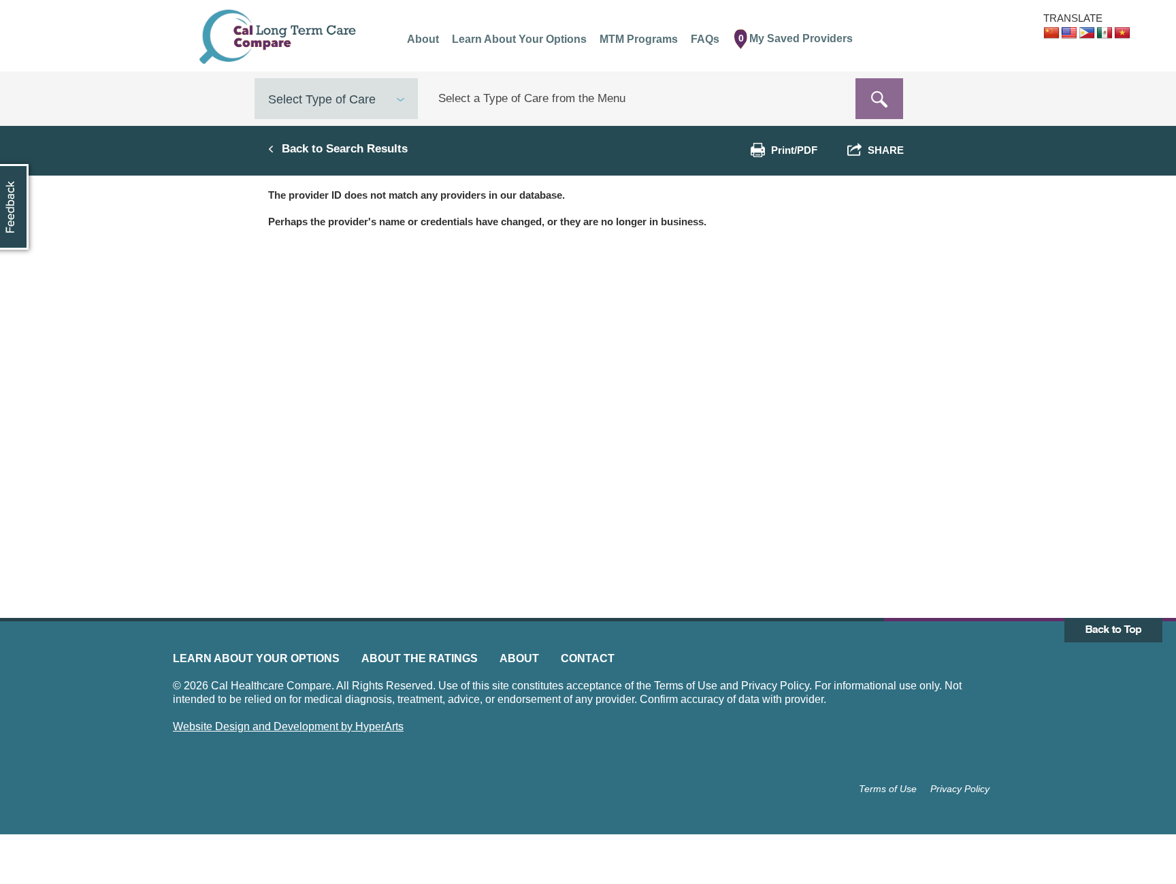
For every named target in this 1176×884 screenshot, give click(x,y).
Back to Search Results (345, 148)
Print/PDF (794, 150)
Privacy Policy (960, 788)
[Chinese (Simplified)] (1051, 33)
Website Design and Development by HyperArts (288, 726)
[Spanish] (1104, 33)
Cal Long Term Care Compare (279, 37)
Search (879, 98)
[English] (1069, 33)
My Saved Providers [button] (795, 38)
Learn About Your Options (256, 658)
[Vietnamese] (1122, 33)
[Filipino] (1087, 33)
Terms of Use (888, 788)
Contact (588, 658)
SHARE (883, 150)
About (519, 658)
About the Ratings (419, 658)
